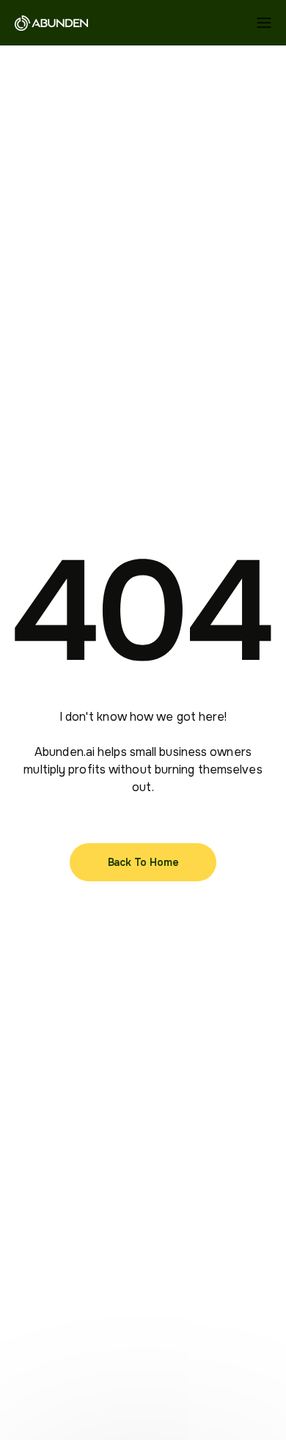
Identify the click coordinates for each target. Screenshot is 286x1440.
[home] (51, 23)
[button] (264, 22)
